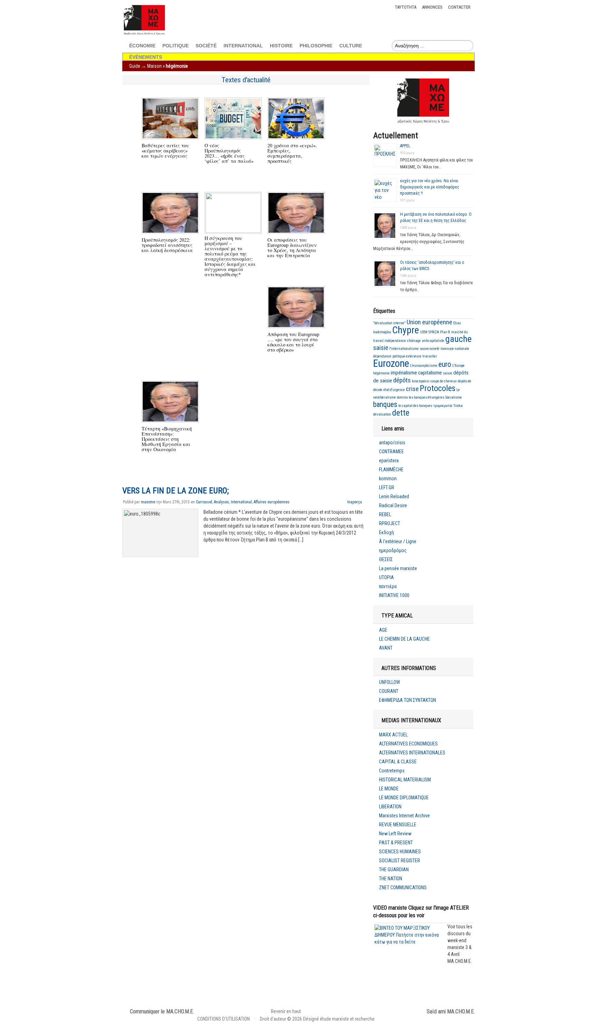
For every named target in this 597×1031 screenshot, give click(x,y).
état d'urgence (394, 390)
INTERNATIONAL (243, 45)
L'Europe (458, 365)
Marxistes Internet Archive (404, 815)
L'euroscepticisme (423, 365)
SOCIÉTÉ (206, 45)
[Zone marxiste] (143, 35)
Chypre (405, 330)
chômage (414, 340)
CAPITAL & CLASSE (398, 761)
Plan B (445, 332)
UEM (423, 332)
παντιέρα (388, 586)
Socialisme (453, 397)
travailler (430, 356)
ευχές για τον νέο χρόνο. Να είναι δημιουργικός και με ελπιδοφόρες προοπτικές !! (429, 187)
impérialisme (404, 373)
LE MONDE (389, 788)
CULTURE (350, 45)
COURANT (388, 691)
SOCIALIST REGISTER (399, 860)
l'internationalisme (404, 348)
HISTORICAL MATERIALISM (405, 779)
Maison (154, 66)
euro (444, 364)
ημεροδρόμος (393, 550)
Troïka (458, 405)
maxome (148, 502)
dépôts (402, 380)
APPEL (405, 145)
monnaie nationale (454, 348)
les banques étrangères (426, 397)
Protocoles (437, 388)
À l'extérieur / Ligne (397, 541)
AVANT (385, 648)
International (241, 502)
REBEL (385, 514)
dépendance (382, 356)
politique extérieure (406, 356)
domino (402, 397)
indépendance (395, 340)
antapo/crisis (392, 442)
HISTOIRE (281, 45)
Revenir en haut (286, 1011)
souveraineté (429, 348)
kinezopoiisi (420, 381)
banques (385, 404)
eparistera (389, 460)
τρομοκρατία (442, 405)
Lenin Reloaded (394, 496)
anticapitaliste (433, 340)
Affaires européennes (272, 502)
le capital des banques (415, 405)
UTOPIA (386, 577)
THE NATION (390, 878)
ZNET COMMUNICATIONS (403, 887)
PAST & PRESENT (396, 842)
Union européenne (429, 322)
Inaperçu (354, 502)
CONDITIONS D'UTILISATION (223, 1019)
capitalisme (430, 373)
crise (412, 389)
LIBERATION (390, 806)
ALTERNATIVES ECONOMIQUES (408, 743)
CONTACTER (459, 7)
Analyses (221, 502)
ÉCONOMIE (142, 45)
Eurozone (391, 363)
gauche (458, 339)
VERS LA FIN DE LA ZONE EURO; (175, 490)
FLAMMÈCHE (391, 469)
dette (400, 413)
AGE (383, 630)
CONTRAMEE (391, 451)
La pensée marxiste (398, 568)
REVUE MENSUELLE (397, 824)
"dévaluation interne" (389, 323)
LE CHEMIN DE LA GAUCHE (404, 639)
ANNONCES (432, 7)
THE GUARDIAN (394, 869)
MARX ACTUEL (393, 734)
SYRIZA (433, 332)
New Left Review (395, 833)
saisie (380, 348)
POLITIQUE (175, 45)
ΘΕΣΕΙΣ (386, 559)
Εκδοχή (386, 532)
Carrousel (204, 502)
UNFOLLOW (389, 682)
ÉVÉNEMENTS (145, 57)
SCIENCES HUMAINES (400, 851)
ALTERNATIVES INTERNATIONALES (412, 752)
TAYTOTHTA (405, 7)
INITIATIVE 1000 (394, 595)
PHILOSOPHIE (316, 45)
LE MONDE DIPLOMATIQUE (404, 797)
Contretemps (392, 770)
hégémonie (381, 373)
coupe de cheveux (443, 381)
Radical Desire (393, 505)
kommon (388, 478)
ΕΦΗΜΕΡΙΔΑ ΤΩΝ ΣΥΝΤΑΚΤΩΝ (407, 700)
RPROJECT (389, 523)
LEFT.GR (386, 487)
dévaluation (382, 414)
